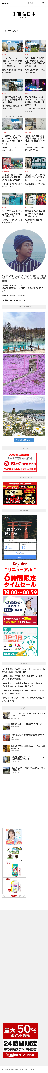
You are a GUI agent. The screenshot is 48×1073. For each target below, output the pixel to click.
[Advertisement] (24, 801)
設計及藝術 (28, 132)
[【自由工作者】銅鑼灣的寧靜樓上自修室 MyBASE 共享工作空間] (35, 124)
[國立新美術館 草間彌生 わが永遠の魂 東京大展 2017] (35, 199)
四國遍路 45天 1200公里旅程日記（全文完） (27, 724)
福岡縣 (4, 132)
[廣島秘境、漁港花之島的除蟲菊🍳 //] (24, 416)
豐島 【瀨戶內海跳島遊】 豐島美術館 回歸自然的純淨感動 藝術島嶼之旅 (35, 62)
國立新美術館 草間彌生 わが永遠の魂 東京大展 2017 (35, 214)
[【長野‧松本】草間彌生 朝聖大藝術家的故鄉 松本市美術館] (12, 163)
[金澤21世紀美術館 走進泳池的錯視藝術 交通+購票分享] (12, 199)
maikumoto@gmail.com (17, 300)
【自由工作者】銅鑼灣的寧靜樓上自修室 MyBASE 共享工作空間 (35, 139)
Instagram (21, 296)
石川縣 (4, 207)
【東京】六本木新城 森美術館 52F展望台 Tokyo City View (35, 177)
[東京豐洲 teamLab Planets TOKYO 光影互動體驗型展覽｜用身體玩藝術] (35, 85)
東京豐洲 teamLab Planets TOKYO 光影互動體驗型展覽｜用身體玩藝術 (35, 101)
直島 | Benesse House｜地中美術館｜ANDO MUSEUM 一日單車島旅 (12, 62)
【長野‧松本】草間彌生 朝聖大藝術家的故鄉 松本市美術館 (12, 177)
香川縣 (4, 54)
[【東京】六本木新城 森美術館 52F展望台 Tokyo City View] (35, 163)
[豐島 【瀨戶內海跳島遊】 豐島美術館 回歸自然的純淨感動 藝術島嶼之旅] (35, 46)
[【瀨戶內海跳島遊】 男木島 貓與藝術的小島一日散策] (12, 85)
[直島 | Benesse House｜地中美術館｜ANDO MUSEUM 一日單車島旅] (12, 46)
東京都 (27, 93)
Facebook (12, 296)
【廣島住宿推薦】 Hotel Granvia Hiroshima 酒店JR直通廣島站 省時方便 (27, 758)
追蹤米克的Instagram (25, 440)
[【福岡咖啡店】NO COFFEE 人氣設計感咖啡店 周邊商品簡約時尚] (12, 124)
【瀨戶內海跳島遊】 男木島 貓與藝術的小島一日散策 (12, 100)
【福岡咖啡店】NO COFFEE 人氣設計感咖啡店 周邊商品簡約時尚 (12, 139)
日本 (26, 207)
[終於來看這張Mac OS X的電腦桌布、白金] (24, 332)
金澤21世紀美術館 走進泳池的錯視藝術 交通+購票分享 (12, 214)
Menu (6, 3)
